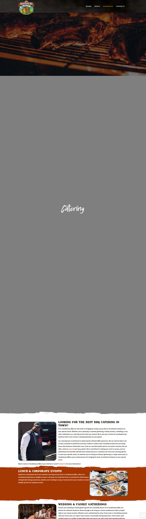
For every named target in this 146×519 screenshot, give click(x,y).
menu (70, 449)
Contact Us (62, 464)
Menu (97, 6)
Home (89, 6)
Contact (120, 6)
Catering (108, 6)
